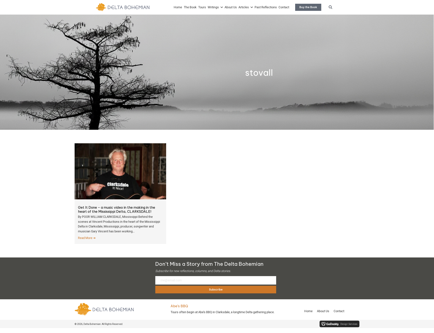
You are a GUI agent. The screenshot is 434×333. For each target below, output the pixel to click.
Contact (339, 311)
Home (308, 311)
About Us (323, 311)
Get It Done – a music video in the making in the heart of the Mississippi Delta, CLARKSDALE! (116, 209)
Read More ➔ (87, 238)
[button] (330, 7)
